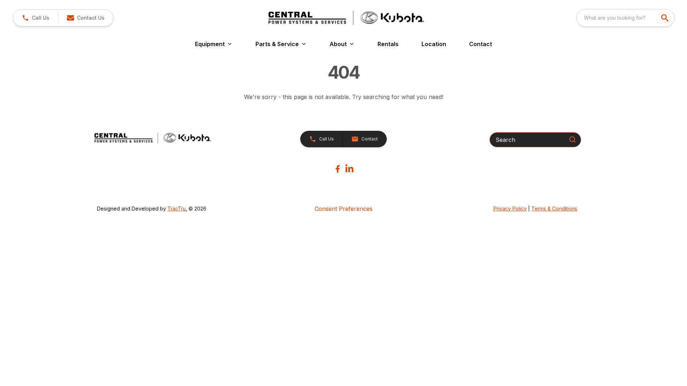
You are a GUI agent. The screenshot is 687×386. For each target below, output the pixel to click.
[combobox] (625, 17)
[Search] (572, 139)
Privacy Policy (510, 209)
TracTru (176, 209)
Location (434, 44)
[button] (35, 17)
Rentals (388, 44)
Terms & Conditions (554, 209)
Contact (480, 44)
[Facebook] (337, 169)
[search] (665, 18)
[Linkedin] (349, 169)
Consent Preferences (343, 208)
